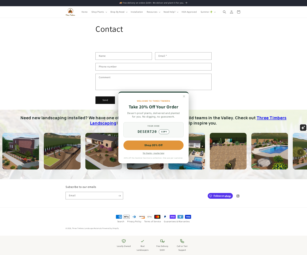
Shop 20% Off (153, 145)
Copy (164, 132)
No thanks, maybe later (153, 153)
